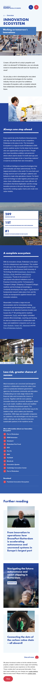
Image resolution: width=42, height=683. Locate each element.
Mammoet (26, 325)
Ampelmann (22, 272)
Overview (10, 15)
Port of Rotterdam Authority (12, 328)
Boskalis (11, 325)
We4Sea (6, 274)
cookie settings (33, 671)
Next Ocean (31, 272)
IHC (21, 325)
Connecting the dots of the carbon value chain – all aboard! (20, 640)
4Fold (12, 274)
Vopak (16, 325)
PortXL (15, 315)
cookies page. (32, 673)
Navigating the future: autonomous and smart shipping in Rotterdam (20, 573)
